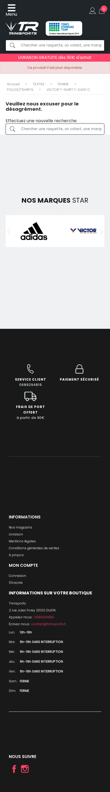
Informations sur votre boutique (53, 705)
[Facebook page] (14, 769)
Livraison (16, 534)
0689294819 (44, 617)
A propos (16, 555)
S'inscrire (16, 582)
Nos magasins (20, 527)
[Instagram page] (24, 769)
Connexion (17, 575)
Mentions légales (22, 541)
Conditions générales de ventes (34, 548)
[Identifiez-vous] (92, 10)
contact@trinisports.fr (49, 624)
